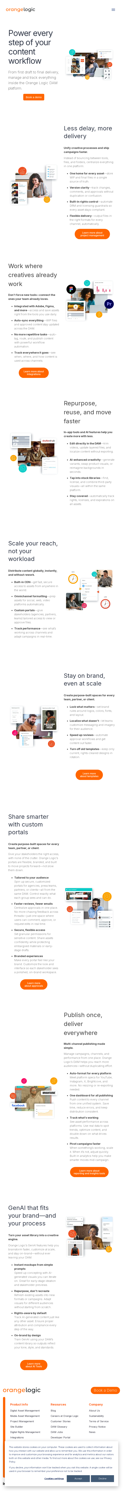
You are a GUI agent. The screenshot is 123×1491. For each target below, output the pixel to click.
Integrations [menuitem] (17, 1437)
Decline (102, 1478)
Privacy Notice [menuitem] (97, 1426)
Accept (78, 1478)
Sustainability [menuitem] (96, 1415)
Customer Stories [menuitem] (60, 1421)
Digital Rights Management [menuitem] (25, 1432)
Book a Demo (105, 1390)
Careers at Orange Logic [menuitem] (64, 1415)
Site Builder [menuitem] (16, 1426)
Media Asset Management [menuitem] (25, 1415)
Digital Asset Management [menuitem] (25, 1410)
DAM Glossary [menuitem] (59, 1426)
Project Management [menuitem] (22, 1421)
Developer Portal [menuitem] (60, 1437)
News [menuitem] (92, 1432)
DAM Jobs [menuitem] (57, 1432)
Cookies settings (54, 1478)
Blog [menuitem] (53, 1410)
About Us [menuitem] (94, 1410)
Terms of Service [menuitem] (99, 1421)
